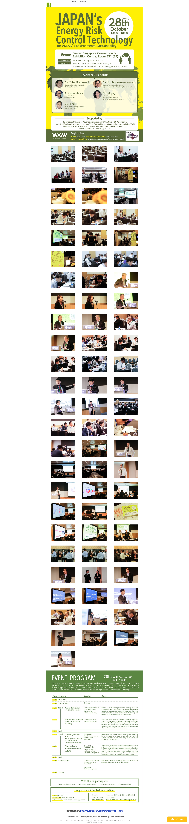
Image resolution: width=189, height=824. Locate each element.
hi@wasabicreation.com (115, 817)
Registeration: (94, 810)
